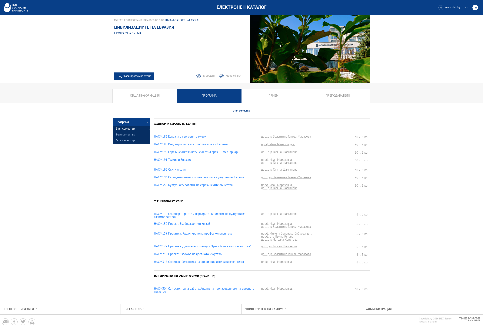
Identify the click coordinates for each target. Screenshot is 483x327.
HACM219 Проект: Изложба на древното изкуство (188, 254)
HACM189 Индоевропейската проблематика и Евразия (191, 144)
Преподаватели (338, 96)
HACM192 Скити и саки (170, 170)
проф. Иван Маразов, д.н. (278, 144)
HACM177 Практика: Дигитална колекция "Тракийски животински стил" (202, 246)
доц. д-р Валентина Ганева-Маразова (286, 136)
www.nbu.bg (449, 7)
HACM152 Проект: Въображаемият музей (182, 224)
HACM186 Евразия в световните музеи (180, 136)
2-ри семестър (125, 135)
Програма (209, 96)
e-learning (133, 309)
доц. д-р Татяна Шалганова (279, 152)
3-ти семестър (125, 141)
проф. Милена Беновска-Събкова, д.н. (286, 233)
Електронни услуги (19, 309)
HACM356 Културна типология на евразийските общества (193, 185)
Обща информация (145, 96)
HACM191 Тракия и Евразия (173, 160)
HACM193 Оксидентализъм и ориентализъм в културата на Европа (199, 177)
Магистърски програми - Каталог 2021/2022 (139, 20)
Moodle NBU (233, 76)
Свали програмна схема (137, 76)
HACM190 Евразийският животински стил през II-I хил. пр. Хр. (196, 152)
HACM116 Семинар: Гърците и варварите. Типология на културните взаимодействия (199, 216)
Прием (273, 96)
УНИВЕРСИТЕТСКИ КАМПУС (264, 309)
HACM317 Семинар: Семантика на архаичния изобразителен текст (199, 262)
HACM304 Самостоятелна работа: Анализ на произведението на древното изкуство (204, 291)
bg (475, 7)
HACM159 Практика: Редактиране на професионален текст (194, 233)
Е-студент (209, 76)
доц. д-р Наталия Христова (279, 240)
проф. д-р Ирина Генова (277, 237)
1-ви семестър (125, 129)
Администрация (379, 309)
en (466, 7)
